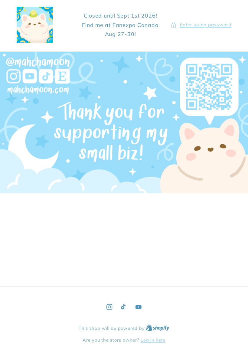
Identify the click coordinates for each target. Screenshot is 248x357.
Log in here (153, 340)
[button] (201, 25)
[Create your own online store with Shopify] (157, 328)
